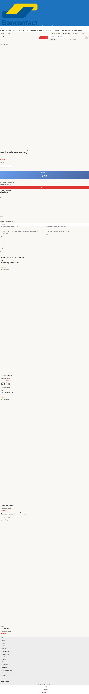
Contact (4, 678)
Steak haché (5, 384)
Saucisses (4, 659)
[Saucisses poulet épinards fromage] (11, 512)
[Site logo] (19, 37)
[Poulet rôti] (44, 572)
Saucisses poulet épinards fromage (14, 514)
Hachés (4, 656)
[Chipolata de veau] (5, 390)
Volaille (12, 150)
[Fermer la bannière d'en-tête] (2, 2)
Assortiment (7, 150)
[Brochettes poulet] (44, 451)
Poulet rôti (5, 628)
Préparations (8, 266)
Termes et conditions (7, 670)
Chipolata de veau (7, 393)
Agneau (3, 266)
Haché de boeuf (6, 375)
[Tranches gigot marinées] (8, 260)
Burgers (4, 661)
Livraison (4, 675)
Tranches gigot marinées (10, 263)
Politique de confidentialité (8, 673)
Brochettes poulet (7, 505)
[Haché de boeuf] (44, 321)
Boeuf (2, 378)
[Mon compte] (87, 33)
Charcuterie (5, 664)
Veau (8, 396)
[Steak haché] (4, 382)
